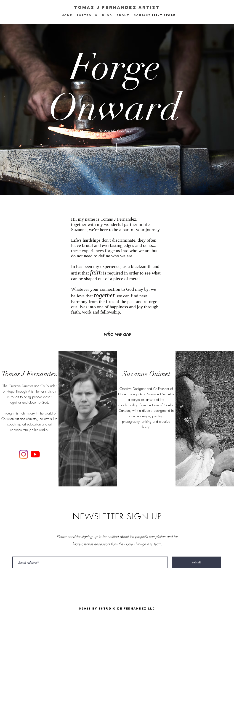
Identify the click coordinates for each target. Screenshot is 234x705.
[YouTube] (35, 454)
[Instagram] (23, 454)
